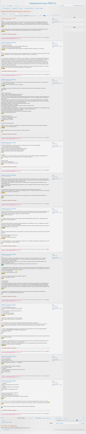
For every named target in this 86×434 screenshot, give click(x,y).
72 (47, 15)
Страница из (33, 15)
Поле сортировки (39, 418)
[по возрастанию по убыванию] (60, 418)
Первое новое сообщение (19, 15)
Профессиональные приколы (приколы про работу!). (16, 11)
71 (78, 420)
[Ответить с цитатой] (46, 18)
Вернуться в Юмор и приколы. (7, 422)
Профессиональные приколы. (8, 18)
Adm (3, 19)
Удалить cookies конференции (65, 429)
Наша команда (57, 429)
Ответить (4, 13)
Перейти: (51, 423)
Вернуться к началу (62, 39)
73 (49, 15)
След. (84, 417)
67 (39, 15)
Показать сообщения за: (21, 418)
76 (51, 15)
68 (41, 15)
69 (42, 15)
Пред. (2, 417)
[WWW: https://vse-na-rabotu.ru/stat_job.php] (53, 24)
